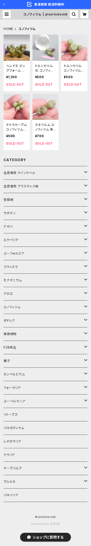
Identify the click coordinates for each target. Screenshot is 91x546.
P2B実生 (10, 347)
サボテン (10, 213)
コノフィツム (12, 307)
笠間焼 (8, 199)
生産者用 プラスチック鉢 (21, 186)
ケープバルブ (13, 468)
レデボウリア (12, 441)
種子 (7, 361)
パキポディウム (14, 428)
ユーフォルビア (14, 253)
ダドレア (9, 320)
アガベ (8, 226)
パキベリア (11, 495)
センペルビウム (14, 374)
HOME (8, 29)
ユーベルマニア (15, 401)
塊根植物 (10, 334)
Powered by (40, 524)
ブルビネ (9, 481)
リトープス (11, 414)
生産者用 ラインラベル (19, 173)
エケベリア (11, 240)
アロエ (8, 293)
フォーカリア (12, 387)
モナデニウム (13, 280)
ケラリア (9, 455)
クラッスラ (11, 267)
